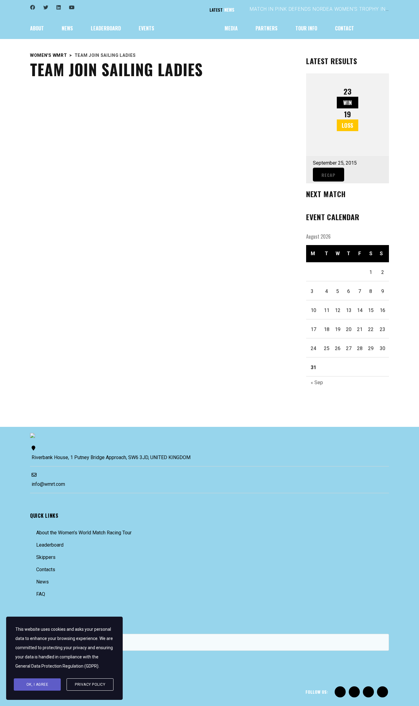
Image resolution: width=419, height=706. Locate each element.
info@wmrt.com (48, 484)
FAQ (40, 594)
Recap (328, 175)
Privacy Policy (90, 684)
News (42, 582)
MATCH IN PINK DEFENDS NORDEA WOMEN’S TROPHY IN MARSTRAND (334, 9)
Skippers (46, 557)
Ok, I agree (37, 684)
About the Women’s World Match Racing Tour (84, 533)
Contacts (45, 569)
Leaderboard (49, 545)
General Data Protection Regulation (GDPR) (56, 666)
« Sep (317, 382)
